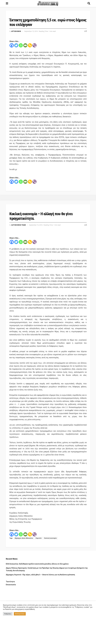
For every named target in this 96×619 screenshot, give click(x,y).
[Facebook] (12, 45)
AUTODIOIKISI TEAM (18, 225)
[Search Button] (89, 3)
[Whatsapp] (21, 45)
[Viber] (34, 45)
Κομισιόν (39, 538)
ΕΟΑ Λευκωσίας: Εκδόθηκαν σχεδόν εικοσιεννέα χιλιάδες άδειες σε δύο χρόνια (37, 564)
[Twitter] (16, 45)
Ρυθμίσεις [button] (7, 614)
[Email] (25, 45)
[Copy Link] (30, 45)
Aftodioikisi (16, 31)
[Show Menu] (7, 3)
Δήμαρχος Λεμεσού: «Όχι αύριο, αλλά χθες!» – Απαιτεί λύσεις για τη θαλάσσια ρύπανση (40, 575)
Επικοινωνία (11, 585)
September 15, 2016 (31, 31)
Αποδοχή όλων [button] (19, 614)
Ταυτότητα (10, 582)
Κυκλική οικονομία (50, 538)
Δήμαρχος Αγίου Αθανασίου (24, 538)
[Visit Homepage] (47, 3)
